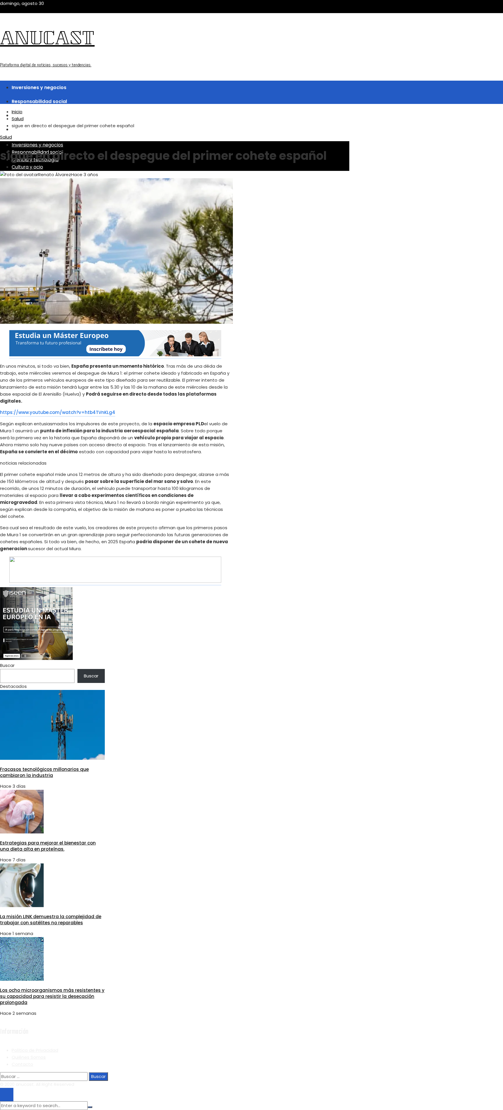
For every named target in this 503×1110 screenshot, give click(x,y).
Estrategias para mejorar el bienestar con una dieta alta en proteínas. (48, 846)
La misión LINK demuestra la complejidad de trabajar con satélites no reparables (50, 920)
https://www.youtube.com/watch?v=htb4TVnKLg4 (57, 412)
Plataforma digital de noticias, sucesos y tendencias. (45, 65)
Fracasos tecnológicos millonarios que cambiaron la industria (44, 772)
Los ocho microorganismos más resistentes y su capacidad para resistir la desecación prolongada (52, 996)
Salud (6, 137)
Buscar (7, 665)
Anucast (47, 40)
